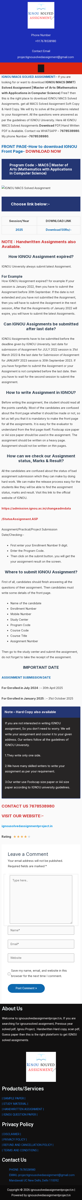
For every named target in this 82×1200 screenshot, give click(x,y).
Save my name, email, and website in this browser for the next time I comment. (39, 973)
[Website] (41, 957)
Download (47, 125)
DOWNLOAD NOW (43, 151)
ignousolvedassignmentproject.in (27, 826)
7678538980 (69, 131)
